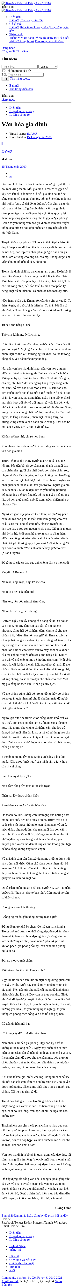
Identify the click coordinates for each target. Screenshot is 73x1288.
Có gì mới (15, 23)
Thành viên (16, 34)
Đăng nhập (8, 99)
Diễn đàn (15, 16)
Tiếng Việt (15, 1249)
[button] (8, 6)
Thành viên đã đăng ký (23, 37)
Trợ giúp (14, 1266)
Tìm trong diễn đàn (31, 20)
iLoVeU (32, 133)
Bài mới (14, 20)
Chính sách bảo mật (21, 1263)
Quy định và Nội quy (22, 1259)
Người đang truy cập (51, 37)
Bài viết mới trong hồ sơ (34, 27)
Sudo (58, 1281)
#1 (10, 176)
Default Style (17, 1246)
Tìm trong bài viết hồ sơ (49, 41)
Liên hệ (14, 1256)
